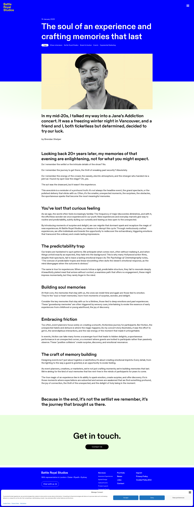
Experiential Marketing (108, 45)
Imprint (139, 473)
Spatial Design (102, 479)
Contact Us (97, 447)
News (119, 476)
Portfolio (121, 473)
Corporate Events (103, 489)
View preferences (178, 498)
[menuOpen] (187, 5)
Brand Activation (86, 45)
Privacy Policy (15, 503)
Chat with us (48, 484)
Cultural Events (103, 483)
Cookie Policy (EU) (143, 480)
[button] (190, 492)
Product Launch (103, 486)
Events (95, 45)
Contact (120, 483)
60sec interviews (56, 45)
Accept (125, 498)
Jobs (119, 480)
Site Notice (23, 503)
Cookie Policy (7, 503)
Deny (152, 498)
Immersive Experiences (105, 476)
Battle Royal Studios (71, 45)
